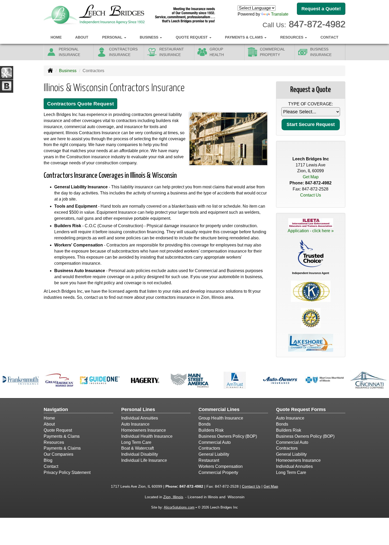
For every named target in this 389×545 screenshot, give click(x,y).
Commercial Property (218, 472)
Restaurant (208, 460)
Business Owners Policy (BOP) (227, 436)
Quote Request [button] (192, 37)
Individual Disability (139, 454)
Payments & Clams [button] (244, 37)
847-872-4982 (317, 24)
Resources (54, 442)
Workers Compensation (220, 466)
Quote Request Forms (301, 409)
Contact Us (310, 195)
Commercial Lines (218, 409)
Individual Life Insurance (144, 460)
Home (56, 37)
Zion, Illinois (173, 497)
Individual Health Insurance (147, 436)
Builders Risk (211, 430)
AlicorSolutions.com (179, 507)
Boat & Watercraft (137, 448)
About (81, 37)
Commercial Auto (214, 442)
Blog (48, 460)
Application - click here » (311, 231)
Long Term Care (136, 442)
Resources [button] (292, 37)
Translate (279, 14)
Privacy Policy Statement (67, 472)
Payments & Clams (62, 436)
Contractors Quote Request (80, 103)
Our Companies (58, 454)
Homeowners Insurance (143, 430)
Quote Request (58, 430)
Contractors (209, 448)
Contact (329, 37)
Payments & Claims (62, 448)
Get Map (311, 177)
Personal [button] (113, 37)
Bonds (204, 424)
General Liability (213, 454)
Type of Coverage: (310, 104)
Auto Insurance (135, 424)
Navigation (56, 409)
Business (67, 70)
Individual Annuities (139, 418)
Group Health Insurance (220, 418)
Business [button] (149, 37)
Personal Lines (138, 409)
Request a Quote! (321, 8)
